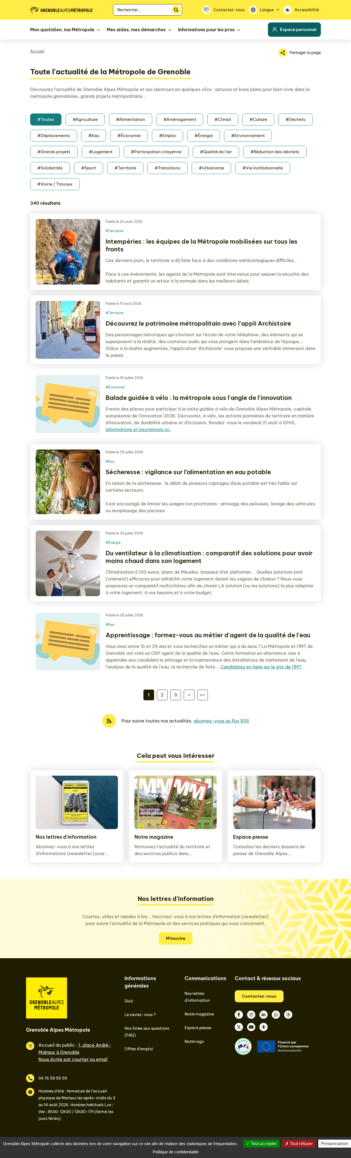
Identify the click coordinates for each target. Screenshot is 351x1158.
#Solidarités (50, 167)
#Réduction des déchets (274, 151)
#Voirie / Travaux (54, 184)
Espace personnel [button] (298, 29)
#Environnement (248, 135)
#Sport (88, 167)
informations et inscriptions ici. (138, 429)
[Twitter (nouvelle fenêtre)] (239, 1027)
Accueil (37, 51)
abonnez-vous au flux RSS (221, 721)
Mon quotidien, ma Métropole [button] (62, 29)
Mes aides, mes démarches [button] (136, 29)
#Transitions (167, 167)
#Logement (100, 151)
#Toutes (45, 119)
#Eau (93, 135)
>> (202, 695)
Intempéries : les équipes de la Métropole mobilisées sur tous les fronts (202, 245)
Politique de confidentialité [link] (176, 1152)
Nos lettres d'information (66, 837)
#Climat (222, 119)
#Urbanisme (211, 167)
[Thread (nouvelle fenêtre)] (288, 1015)
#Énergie (203, 135)
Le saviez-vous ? (140, 1014)
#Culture (258, 119)
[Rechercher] (176, 10)
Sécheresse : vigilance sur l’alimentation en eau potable (188, 472)
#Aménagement (179, 119)
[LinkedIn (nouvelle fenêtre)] (263, 1015)
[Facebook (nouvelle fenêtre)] (239, 1015)
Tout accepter (263, 1143)
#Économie (129, 135)
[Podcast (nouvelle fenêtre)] (263, 1027)
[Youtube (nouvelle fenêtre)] (251, 1027)
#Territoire (125, 167)
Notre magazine (153, 837)
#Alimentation (130, 119)
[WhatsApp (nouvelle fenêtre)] (276, 1015)
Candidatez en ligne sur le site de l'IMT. (261, 667)
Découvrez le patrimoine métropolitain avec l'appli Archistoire (198, 323)
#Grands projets (53, 151)
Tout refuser (301, 1143)
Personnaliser (334, 1143)
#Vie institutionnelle (262, 167)
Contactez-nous (259, 996)
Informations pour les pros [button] (206, 29)
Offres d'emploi (138, 1048)
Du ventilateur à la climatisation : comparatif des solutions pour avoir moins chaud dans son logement (209, 557)
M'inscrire (175, 938)
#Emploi (167, 135)
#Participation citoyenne (156, 151)
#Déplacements (53, 135)
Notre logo (194, 1041)
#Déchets (295, 119)
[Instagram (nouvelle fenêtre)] (251, 1015)
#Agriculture (85, 119)
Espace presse (250, 837)
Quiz (128, 1000)
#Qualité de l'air (216, 151)
